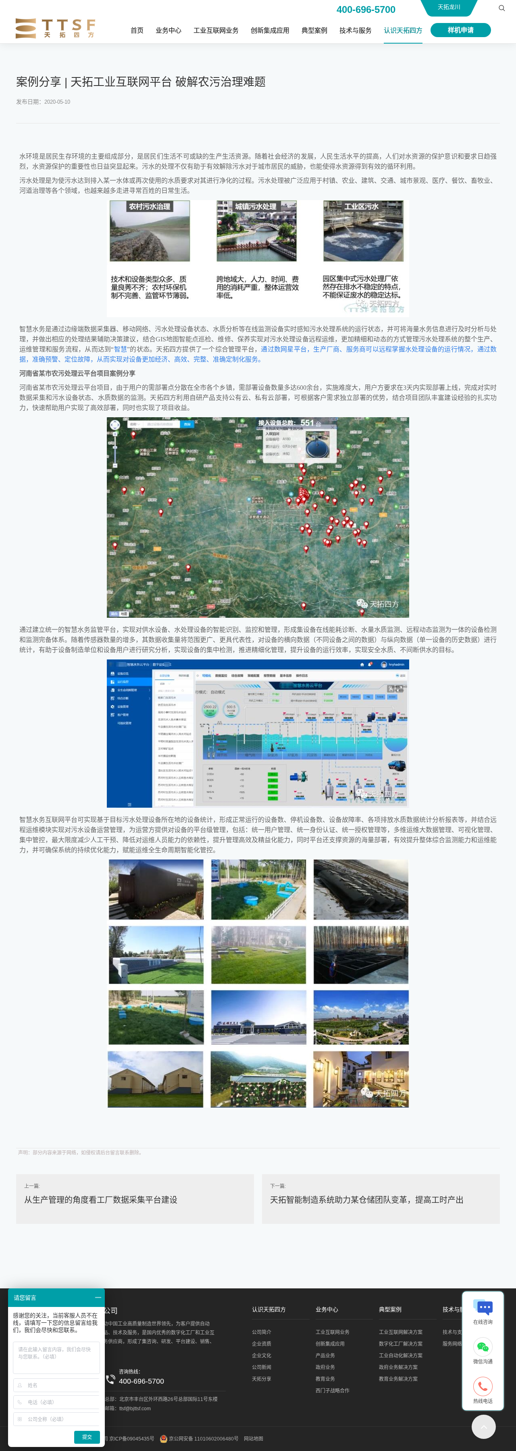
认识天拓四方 (403, 30)
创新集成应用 (270, 30)
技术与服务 (355, 30)
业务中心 (168, 30)
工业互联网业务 (216, 30)
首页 (137, 30)
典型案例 (314, 30)
